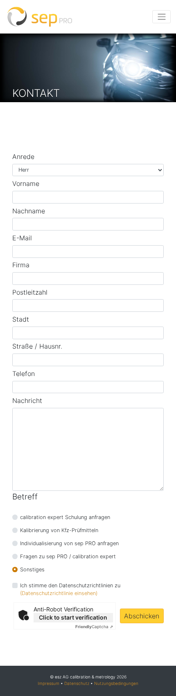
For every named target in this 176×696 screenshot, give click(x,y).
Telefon (23, 373)
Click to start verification (73, 617)
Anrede (23, 156)
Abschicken (141, 616)
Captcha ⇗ (94, 626)
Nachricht (27, 400)
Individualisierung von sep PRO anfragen (69, 543)
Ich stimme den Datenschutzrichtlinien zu (70, 585)
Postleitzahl (29, 292)
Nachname (28, 211)
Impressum (48, 683)
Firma (20, 265)
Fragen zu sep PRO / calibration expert (68, 556)
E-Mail (22, 238)
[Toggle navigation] (161, 16)
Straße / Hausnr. (37, 346)
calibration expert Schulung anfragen (65, 517)
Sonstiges (32, 569)
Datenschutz (76, 683)
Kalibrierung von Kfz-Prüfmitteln (59, 530)
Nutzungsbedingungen (116, 683)
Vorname (25, 183)
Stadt (20, 319)
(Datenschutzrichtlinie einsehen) (58, 593)
